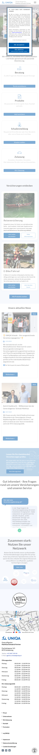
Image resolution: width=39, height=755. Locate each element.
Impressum (6, 739)
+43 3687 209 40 (12, 653)
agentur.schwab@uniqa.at (14, 655)
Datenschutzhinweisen (17, 32)
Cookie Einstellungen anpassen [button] (19, 40)
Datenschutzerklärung (10, 743)
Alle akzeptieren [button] (19, 45)
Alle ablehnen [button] (19, 50)
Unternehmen (7, 716)
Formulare (6, 727)
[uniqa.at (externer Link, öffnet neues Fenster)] (3, 750)
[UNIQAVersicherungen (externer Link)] (9, 750)
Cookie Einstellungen (9, 746)
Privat (5, 713)
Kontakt (5, 723)
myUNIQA (6, 733)
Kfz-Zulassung (7, 720)
